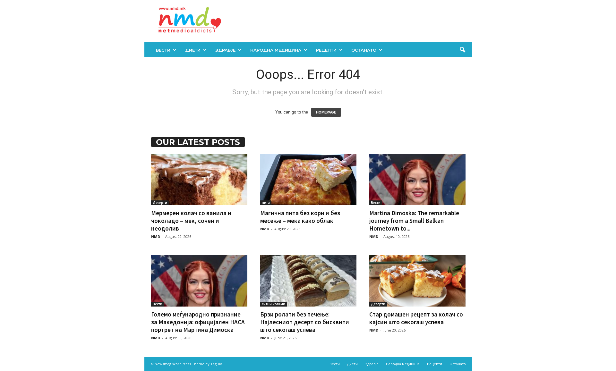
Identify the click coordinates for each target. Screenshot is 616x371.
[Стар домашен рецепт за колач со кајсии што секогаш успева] (417, 281)
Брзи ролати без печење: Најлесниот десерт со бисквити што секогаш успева (304, 321)
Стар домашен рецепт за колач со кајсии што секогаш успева (416, 318)
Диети (193, 50)
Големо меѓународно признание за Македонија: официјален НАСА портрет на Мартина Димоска (198, 321)
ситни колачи (273, 304)
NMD (155, 236)
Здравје (225, 50)
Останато (363, 50)
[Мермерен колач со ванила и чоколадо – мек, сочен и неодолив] (199, 179)
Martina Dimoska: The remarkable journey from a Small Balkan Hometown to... (414, 220)
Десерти (160, 202)
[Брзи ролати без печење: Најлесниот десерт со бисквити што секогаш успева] (308, 281)
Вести (163, 50)
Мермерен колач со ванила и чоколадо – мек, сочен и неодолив (191, 220)
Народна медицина (275, 50)
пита (266, 202)
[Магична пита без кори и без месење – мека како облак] (308, 179)
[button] (462, 50)
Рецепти (326, 50)
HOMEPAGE (326, 112)
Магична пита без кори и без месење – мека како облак (300, 216)
